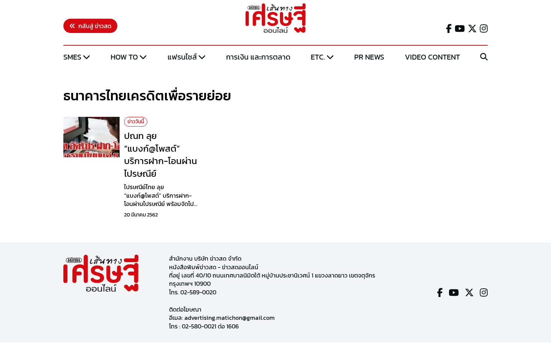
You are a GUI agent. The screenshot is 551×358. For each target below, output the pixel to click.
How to (124, 57)
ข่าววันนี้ (135, 121)
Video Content (432, 57)
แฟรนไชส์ (182, 57)
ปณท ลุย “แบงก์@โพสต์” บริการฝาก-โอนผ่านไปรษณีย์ (160, 154)
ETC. (318, 57)
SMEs (72, 57)
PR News (369, 57)
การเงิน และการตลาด (258, 57)
